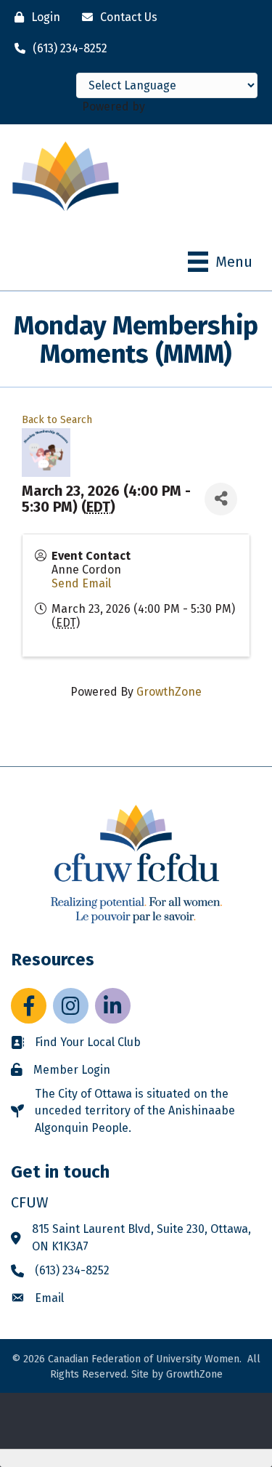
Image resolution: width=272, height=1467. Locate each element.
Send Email (81, 583)
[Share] (221, 499)
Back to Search (57, 420)
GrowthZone (169, 692)
